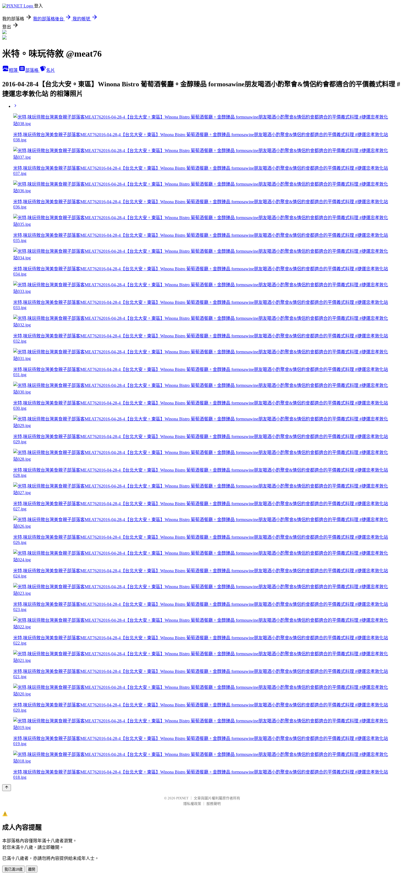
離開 (31, 869)
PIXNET (182, 798)
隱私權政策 (192, 804)
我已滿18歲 (13, 869)
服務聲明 (213, 804)
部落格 (32, 70)
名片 (50, 70)
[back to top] (6, 787)
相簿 (14, 70)
